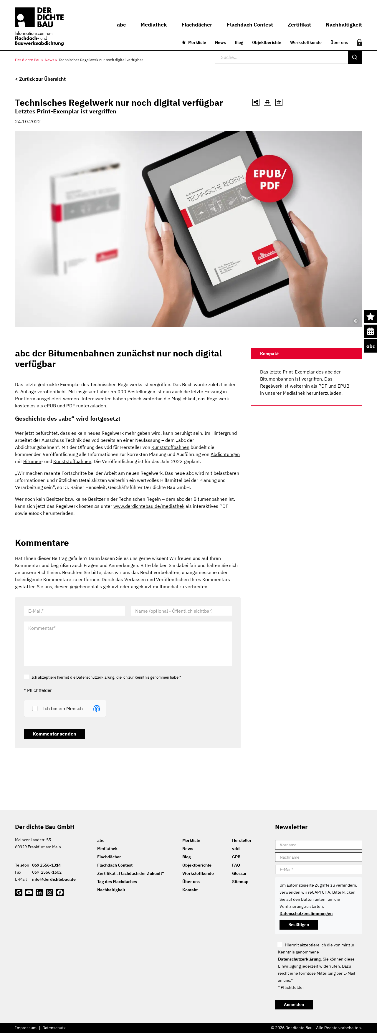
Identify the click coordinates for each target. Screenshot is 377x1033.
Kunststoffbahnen (170, 447)
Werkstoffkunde (306, 42)
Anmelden (294, 1004)
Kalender (370, 331)
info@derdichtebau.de (54, 879)
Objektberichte (266, 42)
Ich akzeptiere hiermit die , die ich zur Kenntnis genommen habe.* (106, 677)
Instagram (49, 892)
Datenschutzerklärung (95, 677)
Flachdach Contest (115, 865)
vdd (236, 848)
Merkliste (197, 42)
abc (370, 346)
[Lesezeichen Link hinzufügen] (278, 102)
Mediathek (107, 848)
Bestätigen (298, 924)
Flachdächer (109, 857)
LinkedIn (39, 892)
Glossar (239, 873)
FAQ (236, 865)
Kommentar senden (54, 734)
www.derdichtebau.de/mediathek (148, 506)
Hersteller (242, 840)
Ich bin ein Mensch (63, 708)
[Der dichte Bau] (39, 26)
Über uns (339, 42)
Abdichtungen (225, 454)
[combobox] (288, 57)
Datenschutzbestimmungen (306, 913)
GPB (236, 857)
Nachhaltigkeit (111, 889)
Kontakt (190, 889)
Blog (239, 42)
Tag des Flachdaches (117, 881)
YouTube (29, 892)
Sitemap (240, 881)
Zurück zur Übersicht (42, 79)
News (220, 42)
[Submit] (355, 57)
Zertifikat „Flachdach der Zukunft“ (130, 873)
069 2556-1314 (46, 865)
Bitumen (32, 461)
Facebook (60, 892)
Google (18, 892)
